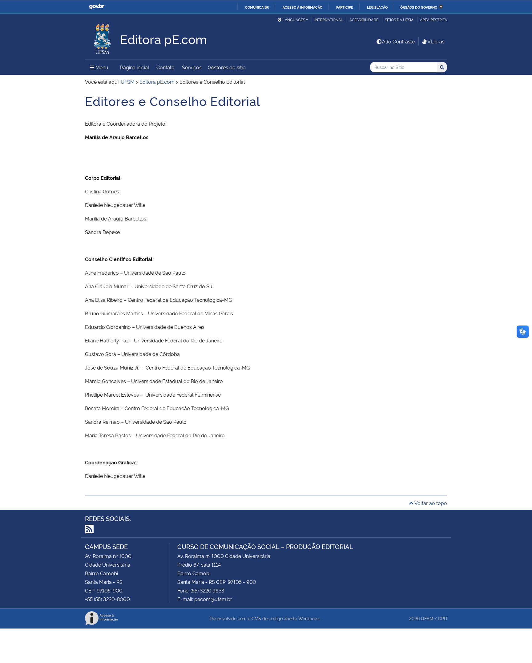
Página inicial (134, 67)
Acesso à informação (302, 7)
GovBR (96, 7)
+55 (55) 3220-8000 (107, 599)
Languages (294, 19)
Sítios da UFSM (399, 19)
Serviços (192, 67)
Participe (344, 7)
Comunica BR (257, 7)
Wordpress (309, 618)
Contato (165, 67)
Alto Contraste (398, 41)
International (328, 19)
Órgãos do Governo (418, 7)
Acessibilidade (363, 19)
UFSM (427, 618)
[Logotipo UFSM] (102, 37)
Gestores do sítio (227, 67)
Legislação (377, 7)
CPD (442, 618)
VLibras (436, 41)
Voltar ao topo (430, 502)
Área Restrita (433, 19)
